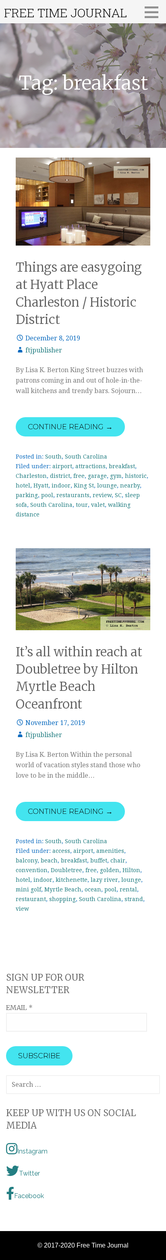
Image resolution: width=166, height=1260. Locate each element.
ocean (93, 889)
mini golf (28, 889)
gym (116, 476)
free (79, 476)
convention (32, 870)
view (22, 909)
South (53, 456)
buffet (98, 860)
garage (97, 476)
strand (133, 899)
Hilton (131, 870)
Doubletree (66, 870)
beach (49, 860)
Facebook (29, 1196)
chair (117, 860)
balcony (26, 860)
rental (128, 889)
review (102, 495)
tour (82, 505)
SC (118, 495)
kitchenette (71, 880)
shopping (62, 899)
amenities (110, 851)
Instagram (32, 1151)
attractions (90, 466)
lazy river (104, 880)
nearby (130, 485)
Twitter (29, 1173)
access (61, 851)
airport (62, 466)
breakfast (122, 466)
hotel (23, 485)
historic (136, 476)
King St (84, 485)
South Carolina (86, 456)
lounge (107, 485)
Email (19, 1008)
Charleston (31, 476)
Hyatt (40, 485)
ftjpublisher (43, 350)
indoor (61, 485)
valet (98, 505)
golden (109, 870)
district (60, 476)
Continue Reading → (70, 426)
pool (47, 495)
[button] (154, 12)
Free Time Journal (65, 12)
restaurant (31, 899)
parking (27, 495)
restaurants (72, 495)
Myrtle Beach (62, 889)
